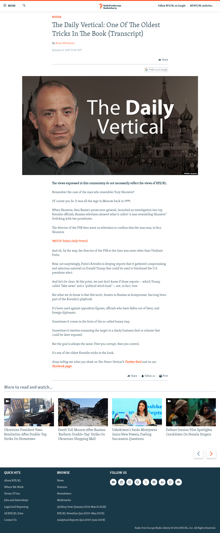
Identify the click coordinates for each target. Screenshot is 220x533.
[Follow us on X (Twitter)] (146, 482)
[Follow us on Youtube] (113, 482)
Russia (56, 17)
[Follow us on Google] (137, 482)
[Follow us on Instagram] (129, 482)
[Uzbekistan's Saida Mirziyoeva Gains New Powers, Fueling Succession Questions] (137, 412)
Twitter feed (133, 362)
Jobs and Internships (16, 500)
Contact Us (10, 520)
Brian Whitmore (65, 43)
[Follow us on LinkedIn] (162, 482)
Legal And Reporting (16, 506)
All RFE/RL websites (201, 5)
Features (62, 487)
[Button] (163, 60)
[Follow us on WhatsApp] (170, 482)
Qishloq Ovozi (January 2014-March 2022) (81, 506)
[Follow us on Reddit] (121, 482)
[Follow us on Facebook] (154, 482)
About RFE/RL (12, 480)
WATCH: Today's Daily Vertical (70, 241)
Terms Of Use (12, 493)
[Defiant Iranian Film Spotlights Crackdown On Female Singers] (191, 412)
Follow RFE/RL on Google (172, 5)
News (60, 480)
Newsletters (64, 493)
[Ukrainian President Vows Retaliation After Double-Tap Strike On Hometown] (29, 412)
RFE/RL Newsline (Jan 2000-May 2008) (80, 513)
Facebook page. (62, 366)
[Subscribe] (178, 482)
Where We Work (14, 487)
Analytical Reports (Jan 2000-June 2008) (81, 520)
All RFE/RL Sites (13, 513)
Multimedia (64, 500)
